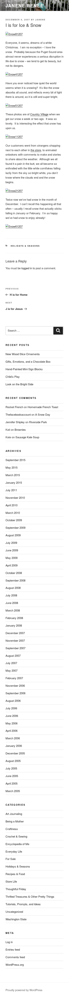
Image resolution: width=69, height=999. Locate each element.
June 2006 (12, 716)
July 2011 (11, 490)
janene (40, 19)
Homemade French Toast (43, 407)
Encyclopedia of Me (17, 844)
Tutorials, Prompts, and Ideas (23, 904)
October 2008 (14, 573)
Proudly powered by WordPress (24, 990)
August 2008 (13, 588)
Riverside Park (38, 422)
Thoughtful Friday (16, 889)
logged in (26, 268)
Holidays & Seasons (25, 245)
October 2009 (14, 520)
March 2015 (13, 475)
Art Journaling (14, 814)
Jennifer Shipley (15, 422)
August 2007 (13, 655)
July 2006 (11, 708)
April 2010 (11, 505)
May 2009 (11, 558)
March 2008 (13, 610)
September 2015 (15, 460)
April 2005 (11, 783)
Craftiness (12, 829)
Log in (9, 942)
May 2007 (11, 670)
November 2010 (15, 498)
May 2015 (11, 467)
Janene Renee (25, 5)
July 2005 (11, 768)
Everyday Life (14, 851)
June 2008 (12, 603)
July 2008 (11, 595)
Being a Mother (15, 821)
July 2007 (11, 663)
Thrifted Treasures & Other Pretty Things (30, 896)
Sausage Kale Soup (27, 437)
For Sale (11, 859)
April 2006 (11, 731)
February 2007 (14, 678)
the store (36, 150)
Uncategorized (14, 911)
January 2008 (14, 625)
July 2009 (11, 543)
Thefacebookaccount (18, 414)
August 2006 (13, 701)
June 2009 (12, 550)
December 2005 (15, 753)
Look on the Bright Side (19, 384)
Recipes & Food (15, 874)
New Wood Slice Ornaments (23, 354)
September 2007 (15, 648)
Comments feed (15, 957)
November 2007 (15, 640)
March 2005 (13, 791)
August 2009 (13, 535)
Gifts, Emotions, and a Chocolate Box (28, 361)
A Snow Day (42, 414)
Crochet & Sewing (16, 836)
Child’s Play (13, 376)
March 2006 (13, 738)
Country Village (39, 114)
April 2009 (11, 565)
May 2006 (11, 723)
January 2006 (14, 746)
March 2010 (13, 513)
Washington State (16, 919)
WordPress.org (15, 964)
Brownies (20, 429)
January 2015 (14, 482)
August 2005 (13, 761)
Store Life (11, 881)
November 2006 (15, 685)
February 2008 (14, 618)
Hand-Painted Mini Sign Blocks (24, 369)
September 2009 (15, 527)
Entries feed (13, 949)
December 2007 (15, 633)
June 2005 (12, 776)
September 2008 (15, 580)
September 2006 (15, 693)
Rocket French (14, 407)
